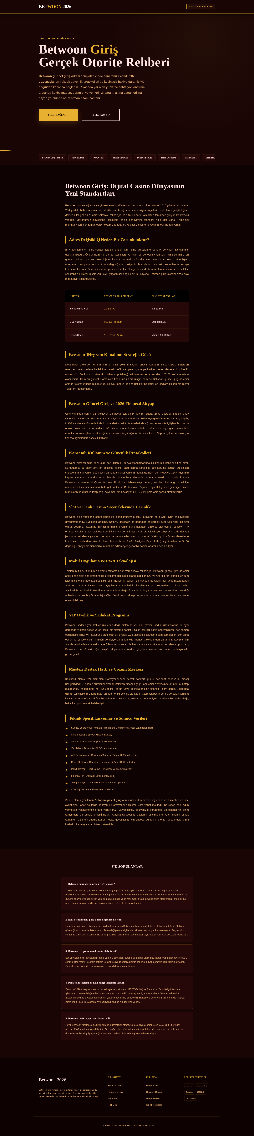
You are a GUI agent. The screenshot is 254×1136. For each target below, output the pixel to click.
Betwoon (52, 1079)
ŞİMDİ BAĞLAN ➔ (58, 115)
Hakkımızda (152, 1085)
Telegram (189, 1092)
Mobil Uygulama (168, 158)
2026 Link (200, 1092)
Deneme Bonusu (144, 158)
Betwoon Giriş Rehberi (52, 158)
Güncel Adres (191, 1098)
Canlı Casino (191, 158)
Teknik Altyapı (78, 158)
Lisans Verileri (152, 1098)
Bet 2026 (55, 6)
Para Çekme (98, 158)
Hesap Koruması (120, 158)
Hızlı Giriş (112, 1105)
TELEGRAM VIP (100, 115)
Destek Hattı (211, 158)
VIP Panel (112, 1098)
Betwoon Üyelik (115, 1092)
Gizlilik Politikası (154, 1105)
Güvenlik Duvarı (154, 1092)
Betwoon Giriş (114, 1085)
